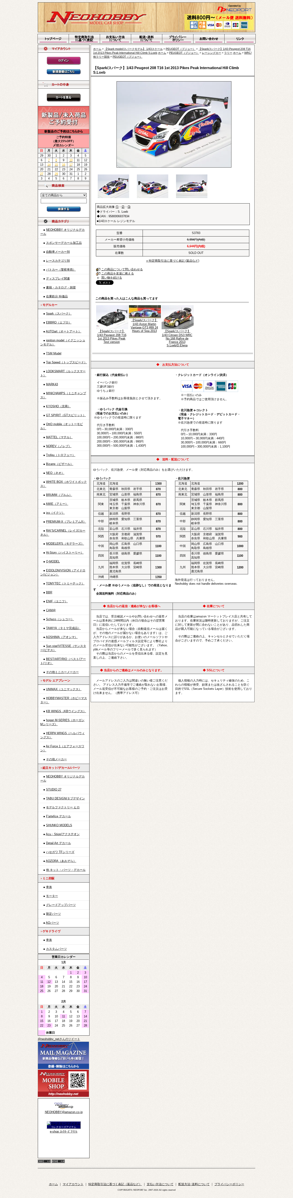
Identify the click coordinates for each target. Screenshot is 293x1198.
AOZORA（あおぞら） (61, 861)
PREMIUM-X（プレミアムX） (66, 521)
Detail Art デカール (58, 843)
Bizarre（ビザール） (59, 464)
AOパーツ (52, 922)
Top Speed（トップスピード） (66, 362)
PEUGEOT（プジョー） (180, 49)
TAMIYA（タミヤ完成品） (63, 628)
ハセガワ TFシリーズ (60, 852)
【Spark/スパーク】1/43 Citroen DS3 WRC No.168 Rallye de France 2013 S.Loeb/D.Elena (177, 338)
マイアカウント (73, 1184)
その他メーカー (56, 759)
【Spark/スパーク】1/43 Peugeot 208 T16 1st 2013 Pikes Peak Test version (111, 336)
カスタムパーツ (56, 949)
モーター (52, 896)
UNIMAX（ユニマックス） (63, 689)
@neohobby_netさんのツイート (59, 1039)
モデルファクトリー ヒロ (63, 807)
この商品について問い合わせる (122, 269)
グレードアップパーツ (61, 905)
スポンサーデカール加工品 (64, 242)
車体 (49, 887)
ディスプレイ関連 (58, 278)
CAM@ (51, 610)
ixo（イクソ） (55, 512)
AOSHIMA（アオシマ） (62, 637)
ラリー (228, 52)
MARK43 (52, 384)
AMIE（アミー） (57, 503)
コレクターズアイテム (63, 1127)
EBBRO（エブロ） (58, 322)
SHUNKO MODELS (59, 825)
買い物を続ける (111, 277)
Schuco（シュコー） (60, 619)
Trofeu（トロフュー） (60, 455)
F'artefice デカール (58, 816)
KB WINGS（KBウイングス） (66, 711)
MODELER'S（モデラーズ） (65, 543)
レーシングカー (211, 52)
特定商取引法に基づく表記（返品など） (115, 1184)
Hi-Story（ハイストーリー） (65, 552)
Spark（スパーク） (59, 313)
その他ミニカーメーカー (62, 672)
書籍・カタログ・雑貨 (61, 287)
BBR (49, 592)
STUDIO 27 (53, 789)
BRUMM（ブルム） (59, 495)
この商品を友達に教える (117, 273)
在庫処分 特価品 (57, 296)
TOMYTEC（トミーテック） (65, 583)
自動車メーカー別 (58, 251)
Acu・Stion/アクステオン (63, 834)
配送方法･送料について (194, 1184)
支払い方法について (160, 1184)
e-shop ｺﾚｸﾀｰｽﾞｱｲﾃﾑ (63, 1131)
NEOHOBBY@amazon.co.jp (64, 1112)
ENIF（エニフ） (57, 601)
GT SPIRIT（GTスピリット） (66, 415)
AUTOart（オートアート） (63, 331)
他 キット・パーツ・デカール (66, 870)
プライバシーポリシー (229, 1184)
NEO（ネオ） (55, 473)
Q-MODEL (53, 561)
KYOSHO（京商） (58, 406)
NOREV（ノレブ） (58, 446)
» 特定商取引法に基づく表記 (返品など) (172, 260)
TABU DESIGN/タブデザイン (65, 798)
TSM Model (53, 353)
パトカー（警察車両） (61, 269)
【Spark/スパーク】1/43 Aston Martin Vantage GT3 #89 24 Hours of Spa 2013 (144, 325)
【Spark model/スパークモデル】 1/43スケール (133, 49)
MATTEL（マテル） (59, 437)
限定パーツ (53, 913)
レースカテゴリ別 (58, 260)
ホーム (97, 49)
